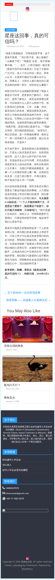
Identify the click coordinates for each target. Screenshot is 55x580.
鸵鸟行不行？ (12, 385)
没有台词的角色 (13, 346)
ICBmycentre (34, 46)
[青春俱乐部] (6, 16)
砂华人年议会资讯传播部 (15, 469)
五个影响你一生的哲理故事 (22, 292)
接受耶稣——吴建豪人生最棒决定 (28, 300)
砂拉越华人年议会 (11, 459)
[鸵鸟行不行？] (27, 357)
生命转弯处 (10, 29)
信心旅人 (7, 464)
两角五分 (9, 397)
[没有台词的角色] (27, 317)
